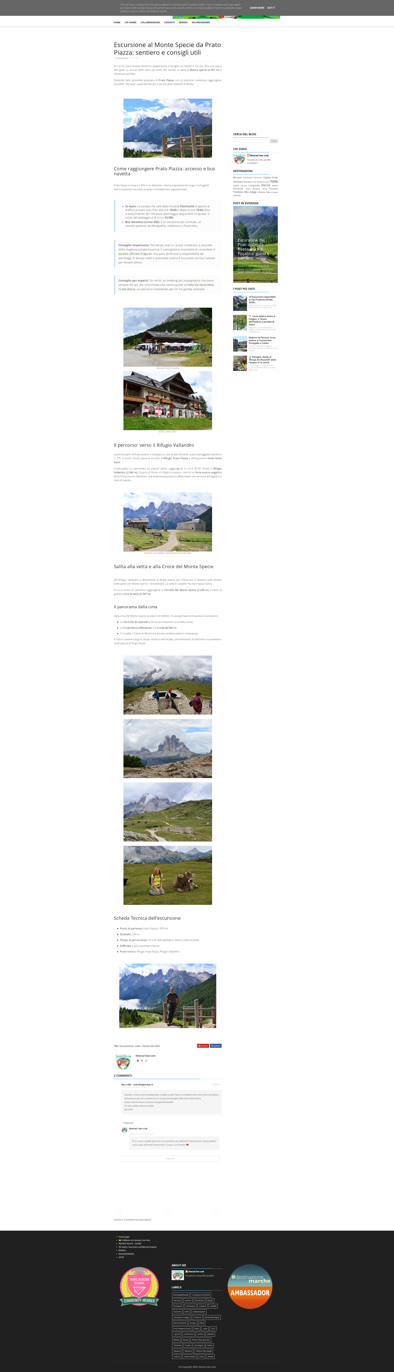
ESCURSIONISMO (201, 22)
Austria (188, 1300)
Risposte (128, 1123)
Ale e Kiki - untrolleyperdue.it (137, 1084)
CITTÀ (121, 1257)
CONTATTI (169, 22)
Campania (258, 178)
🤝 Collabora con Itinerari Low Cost (134, 1240)
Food (202, 1323)
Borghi (210, 1300)
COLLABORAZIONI (150, 22)
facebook (216, 1046)
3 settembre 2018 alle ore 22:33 (141, 1134)
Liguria (243, 185)
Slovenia (177, 1351)
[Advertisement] (255, 82)
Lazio (236, 185)
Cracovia (197, 1317)
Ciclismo (177, 1312)
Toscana (273, 188)
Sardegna (256, 189)
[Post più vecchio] (216, 1212)
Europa (247, 181)
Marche (265, 185)
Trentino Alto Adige (151, 1045)
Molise (275, 185)
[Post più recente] (119, 1212)
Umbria (261, 192)
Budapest (177, 1306)
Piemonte (238, 188)
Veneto (237, 195)
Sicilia (264, 189)
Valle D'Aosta (272, 192)
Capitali (267, 177)
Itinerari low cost (122, 58)
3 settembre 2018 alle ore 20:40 (133, 1087)
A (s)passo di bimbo (201, 1295)
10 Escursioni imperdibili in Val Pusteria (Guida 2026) (262, 300)
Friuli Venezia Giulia (261, 182)
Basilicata (248, 177)
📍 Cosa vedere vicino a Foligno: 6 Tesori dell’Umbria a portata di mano (262, 320)
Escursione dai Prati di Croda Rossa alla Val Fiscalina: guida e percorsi (253, 249)
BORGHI (183, 22)
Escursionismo (127, 1045)
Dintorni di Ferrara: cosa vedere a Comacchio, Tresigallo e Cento (262, 340)
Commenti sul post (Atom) (137, 1219)
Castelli (213, 1306)
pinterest (204, 1046)
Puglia (247, 189)
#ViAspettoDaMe (180, 1295)
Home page (124, 1237)
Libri (213, 1328)
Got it (271, 7)
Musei (185, 1340)
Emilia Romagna (212, 1317)
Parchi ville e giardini (201, 1340)
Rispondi (216, 1084)
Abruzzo (237, 177)
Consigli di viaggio (181, 1317)
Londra (200, 1334)
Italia (138, 1045)
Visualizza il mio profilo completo (199, 1276)
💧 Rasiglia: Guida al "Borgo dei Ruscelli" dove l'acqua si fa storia (262, 360)
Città (187, 1312)
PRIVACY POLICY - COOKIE (130, 1243)
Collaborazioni (199, 1312)
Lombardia (253, 185)
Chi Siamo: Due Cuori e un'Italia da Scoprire (138, 1247)
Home (117, 22)
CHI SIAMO (130, 22)
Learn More (257, 7)
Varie (201, 1356)
